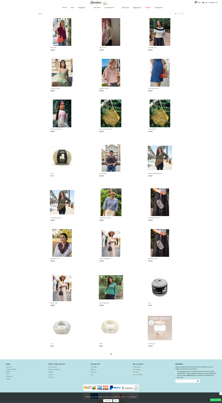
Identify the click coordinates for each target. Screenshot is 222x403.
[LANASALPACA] (98, 2)
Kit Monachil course (153, 217)
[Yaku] (62, 158)
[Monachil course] (160, 243)
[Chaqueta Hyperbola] (62, 113)
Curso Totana (152, 129)
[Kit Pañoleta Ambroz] (62, 202)
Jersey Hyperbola (104, 303)
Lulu (51, 343)
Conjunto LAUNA (55, 88)
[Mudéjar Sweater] (111, 73)
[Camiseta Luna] (160, 32)
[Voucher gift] (160, 328)
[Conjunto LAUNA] (62, 73)
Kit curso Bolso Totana (105, 129)
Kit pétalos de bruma (105, 217)
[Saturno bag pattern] (111, 243)
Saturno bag (53, 303)
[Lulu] (62, 328)
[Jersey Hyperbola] (111, 287)
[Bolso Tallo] (62, 32)
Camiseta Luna (152, 47)
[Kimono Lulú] (111, 32)
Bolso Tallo (53, 47)
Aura (149, 303)
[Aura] (160, 287)
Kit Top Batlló (102, 173)
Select (40, 13)
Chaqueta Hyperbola (56, 129)
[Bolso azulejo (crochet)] (160, 369)
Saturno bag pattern (104, 258)
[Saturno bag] (62, 287)
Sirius (100, 343)
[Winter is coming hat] (111, 369)
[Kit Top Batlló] (111, 158)
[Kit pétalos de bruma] (111, 202)
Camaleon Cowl (54, 258)
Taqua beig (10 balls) (56, 387)
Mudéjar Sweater (104, 88)
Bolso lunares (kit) (153, 88)
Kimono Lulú (102, 47)
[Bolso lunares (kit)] (160, 73)
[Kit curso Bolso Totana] (111, 113)
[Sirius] (111, 328)
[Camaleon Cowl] (62, 243)
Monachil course (152, 258)
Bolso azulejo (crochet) (154, 384)
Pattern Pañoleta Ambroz (155, 173)
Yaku (51, 173)
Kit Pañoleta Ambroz (56, 217)
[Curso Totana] (160, 113)
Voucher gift (151, 343)
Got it (116, 400)
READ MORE (108, 400)
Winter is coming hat (105, 384)
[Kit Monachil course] (160, 202)
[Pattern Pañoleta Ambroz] (160, 158)
